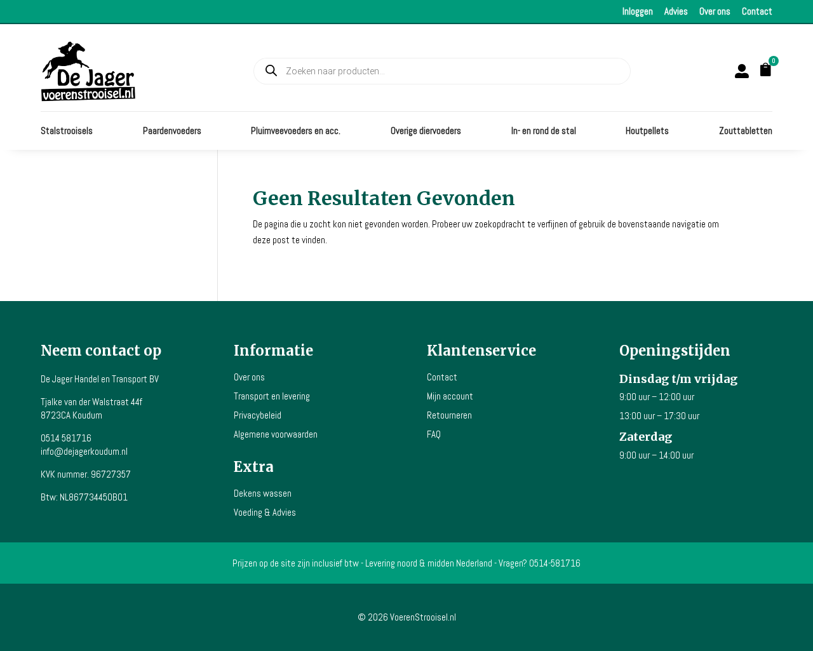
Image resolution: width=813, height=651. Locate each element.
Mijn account (450, 396)
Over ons (714, 11)
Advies (676, 11)
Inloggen (637, 11)
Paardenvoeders (172, 131)
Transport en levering (272, 396)
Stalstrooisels (67, 131)
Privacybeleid (257, 415)
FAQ (434, 434)
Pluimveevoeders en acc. (295, 131)
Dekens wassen (263, 493)
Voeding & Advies (265, 512)
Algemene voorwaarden (276, 434)
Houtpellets (647, 131)
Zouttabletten (745, 131)
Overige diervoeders (426, 131)
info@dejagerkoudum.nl (84, 451)
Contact (757, 11)
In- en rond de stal (543, 131)
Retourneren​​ (449, 415)
